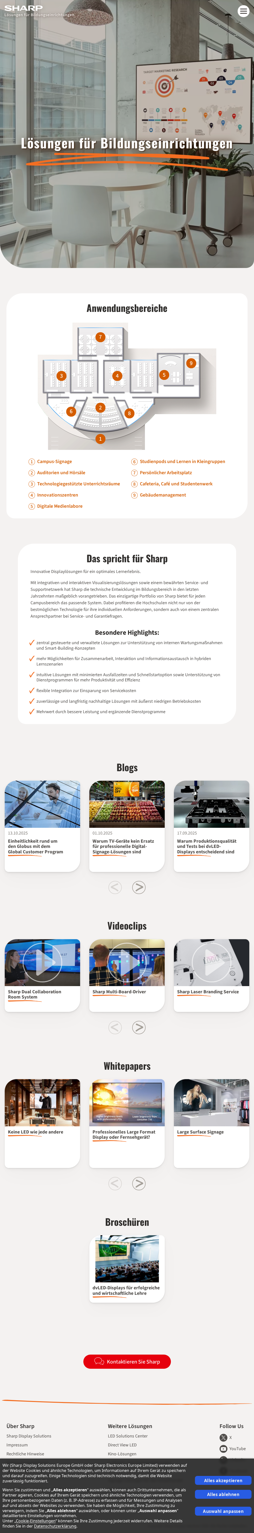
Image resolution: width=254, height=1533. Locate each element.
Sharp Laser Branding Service (208, 991)
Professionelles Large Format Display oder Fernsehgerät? (124, 1135)
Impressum (17, 1445)
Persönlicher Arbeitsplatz (166, 472)
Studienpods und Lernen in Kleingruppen (182, 461)
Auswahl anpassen (223, 1511)
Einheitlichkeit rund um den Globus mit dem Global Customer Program (35, 846)
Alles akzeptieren (223, 1480)
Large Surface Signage (200, 1132)
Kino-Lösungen (122, 1454)
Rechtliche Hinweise (25, 1454)
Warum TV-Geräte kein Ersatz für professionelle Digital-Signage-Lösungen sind (123, 846)
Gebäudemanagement (163, 495)
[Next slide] (139, 887)
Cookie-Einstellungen (36, 1521)
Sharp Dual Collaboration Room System (34, 994)
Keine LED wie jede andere (35, 1132)
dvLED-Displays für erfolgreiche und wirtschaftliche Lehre (126, 1290)
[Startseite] (39, 8)
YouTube (237, 1449)
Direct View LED (122, 1445)
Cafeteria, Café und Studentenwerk (176, 484)
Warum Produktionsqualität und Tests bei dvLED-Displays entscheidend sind (206, 846)
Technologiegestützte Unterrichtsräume (78, 484)
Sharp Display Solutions (28, 1436)
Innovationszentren (57, 495)
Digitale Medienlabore (60, 506)
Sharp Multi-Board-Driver (119, 991)
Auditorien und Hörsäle (61, 472)
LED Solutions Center (128, 1436)
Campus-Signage (54, 461)
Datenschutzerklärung (55, 1526)
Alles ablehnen (223, 1494)
